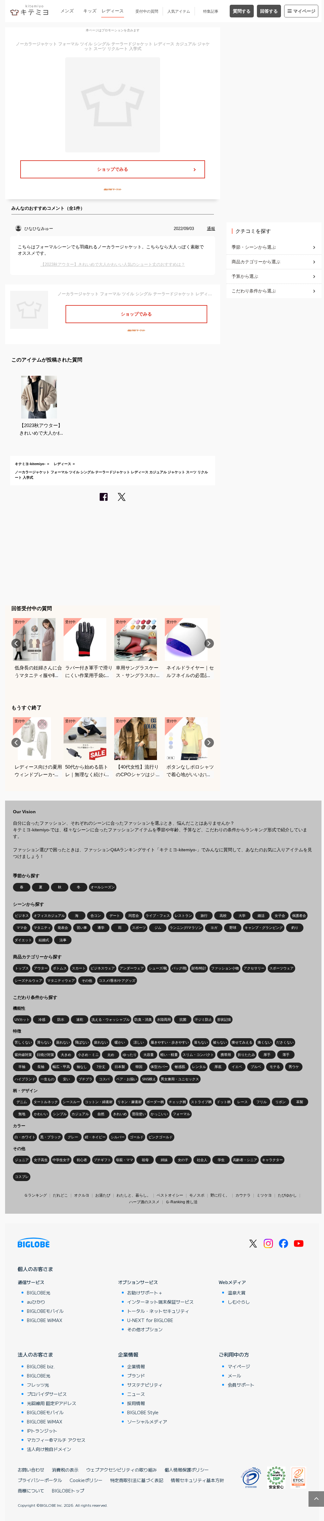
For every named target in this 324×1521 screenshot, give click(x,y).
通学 (100, 928)
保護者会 (299, 915)
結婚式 (44, 940)
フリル (261, 1102)
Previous (16, 643)
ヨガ (213, 928)
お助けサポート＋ (145, 1292)
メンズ (67, 10)
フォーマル (181, 1114)
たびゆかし (287, 1195)
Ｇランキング (35, 1195)
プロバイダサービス (47, 1394)
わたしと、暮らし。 (133, 1195)
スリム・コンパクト (198, 1055)
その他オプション (145, 1329)
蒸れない (63, 1042)
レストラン (183, 915)
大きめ (66, 1055)
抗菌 (182, 1019)
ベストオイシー (170, 1195)
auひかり (36, 1302)
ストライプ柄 (201, 1102)
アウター (41, 968)
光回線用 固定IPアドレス (51, 1403)
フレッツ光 (38, 1385)
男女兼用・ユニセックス (180, 1079)
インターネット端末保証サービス (160, 1302)
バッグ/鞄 (179, 968)
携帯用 (226, 1055)
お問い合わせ (31, 1470)
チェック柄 (177, 1102)
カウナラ (243, 1195)
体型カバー (159, 1067)
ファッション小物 (225, 968)
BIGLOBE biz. (41, 1366)
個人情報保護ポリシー (187, 1470)
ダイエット (23, 940)
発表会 (63, 928)
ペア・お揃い (126, 1079)
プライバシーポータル (40, 1480)
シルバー (118, 1137)
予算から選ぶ (245, 276)
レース (242, 1102)
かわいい (41, 1114)
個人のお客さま (35, 1269)
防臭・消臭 (143, 1019)
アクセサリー (254, 968)
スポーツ (139, 928)
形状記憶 (224, 1019)
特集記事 (210, 11)
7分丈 (101, 1067)
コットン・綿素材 (99, 1102)
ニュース (136, 1394)
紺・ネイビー (95, 1137)
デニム (21, 1102)
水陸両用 (164, 1019)
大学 (242, 915)
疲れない (101, 1042)
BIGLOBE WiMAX (44, 1320)
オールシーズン (102, 887)
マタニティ (42, 928)
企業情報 (128, 1354)
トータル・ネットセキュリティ (158, 1311)
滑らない (44, 1042)
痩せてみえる (242, 1042)
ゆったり (130, 1055)
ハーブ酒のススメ (144, 1202)
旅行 (204, 915)
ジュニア (22, 1160)
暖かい (120, 1042)
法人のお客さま (35, 1354)
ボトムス (60, 968)
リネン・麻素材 (129, 1102)
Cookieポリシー (86, 1480)
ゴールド (137, 1137)
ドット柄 (224, 1102)
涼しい (139, 1042)
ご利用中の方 (234, 1354)
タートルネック (46, 1102)
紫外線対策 (23, 1055)
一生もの (47, 1079)
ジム (157, 928)
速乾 (79, 1019)
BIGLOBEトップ (68, 1490)
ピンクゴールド (160, 1137)
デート (114, 915)
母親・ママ (124, 1160)
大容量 (148, 1055)
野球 (232, 928)
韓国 (138, 1067)
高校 (223, 915)
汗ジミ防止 (203, 1019)
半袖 (21, 1067)
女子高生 (41, 1160)
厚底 (218, 1067)
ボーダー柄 (155, 1102)
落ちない (201, 1042)
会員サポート (241, 1385)
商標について (31, 1490)
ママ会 (21, 928)
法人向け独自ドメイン (49, 1449)
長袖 (40, 1067)
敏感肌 (180, 1067)
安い (66, 1079)
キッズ (90, 10)
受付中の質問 (146, 11)
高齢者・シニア (245, 1160)
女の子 (183, 1160)
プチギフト (102, 1160)
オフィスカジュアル (49, 915)
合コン (95, 915)
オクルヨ (81, 1195)
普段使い (139, 1114)
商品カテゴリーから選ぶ (256, 261)
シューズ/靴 (158, 968)
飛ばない (82, 1042)
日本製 (120, 1067)
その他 (87, 980)
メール (234, 1375)
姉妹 (164, 1160)
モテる (275, 1067)
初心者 (82, 1160)
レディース (113, 10)
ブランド (136, 1375)
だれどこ (60, 1195)
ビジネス (22, 915)
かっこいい (159, 1114)
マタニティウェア (61, 980)
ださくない (285, 1042)
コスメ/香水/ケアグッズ (117, 980)
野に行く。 (219, 1195)
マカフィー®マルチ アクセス (56, 1440)
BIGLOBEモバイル (45, 1311)
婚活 (261, 915)
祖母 (145, 1160)
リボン (280, 1102)
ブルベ (256, 1067)
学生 (221, 1160)
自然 (100, 1114)
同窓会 (133, 915)
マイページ (304, 11)
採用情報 (136, 1403)
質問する (242, 11)
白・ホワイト (25, 1137)
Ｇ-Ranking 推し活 (181, 1202)
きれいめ (120, 1114)
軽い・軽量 (169, 1055)
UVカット (22, 1019)
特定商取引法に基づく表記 (136, 1480)
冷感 (41, 1019)
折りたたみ (246, 1055)
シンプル (60, 1114)
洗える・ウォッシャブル (110, 1019)
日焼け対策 (45, 1055)
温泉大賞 (237, 1292)
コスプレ (22, 1177)
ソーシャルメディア (147, 1421)
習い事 (82, 928)
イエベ (237, 1067)
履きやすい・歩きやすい (170, 1042)
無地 (21, 1114)
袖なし (82, 1067)
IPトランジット (42, 1431)
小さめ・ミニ (88, 1055)
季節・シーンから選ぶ (254, 247)
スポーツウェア (281, 968)
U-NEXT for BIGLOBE (150, 1320)
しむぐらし (239, 1302)
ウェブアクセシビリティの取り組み (121, 1470)
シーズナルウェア (28, 980)
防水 (60, 1019)
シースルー (71, 1102)
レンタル (199, 1067)
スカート (79, 968)
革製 (299, 1102)
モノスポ (196, 1195)
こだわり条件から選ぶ (254, 290)
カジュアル (80, 1114)
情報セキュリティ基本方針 (197, 1480)
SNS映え (149, 1079)
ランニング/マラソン (186, 928)
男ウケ (294, 1067)
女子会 (280, 915)
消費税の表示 (65, 1470)
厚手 (267, 1055)
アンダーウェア (132, 968)
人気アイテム (178, 11)
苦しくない (23, 1042)
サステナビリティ (145, 1385)
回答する (269, 11)
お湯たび (102, 1195)
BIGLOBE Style (143, 1412)
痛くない (264, 1042)
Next (209, 643)
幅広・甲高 (61, 1067)
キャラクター (272, 1160)
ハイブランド (25, 1079)
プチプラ (85, 1079)
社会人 (202, 1160)
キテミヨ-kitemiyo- (30, 464)
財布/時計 (198, 968)
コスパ (104, 1079)
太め (110, 1055)
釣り (294, 928)
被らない (220, 1042)
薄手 (286, 1055)
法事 (62, 940)
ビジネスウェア (102, 968)
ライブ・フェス (158, 915)
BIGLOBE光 (38, 1292)
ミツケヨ (264, 1195)
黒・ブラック (50, 1137)
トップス (22, 968)
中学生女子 (61, 1160)
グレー (73, 1137)
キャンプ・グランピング (264, 928)
